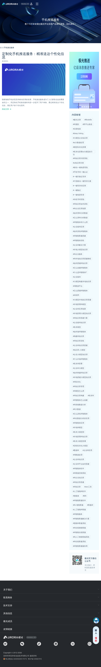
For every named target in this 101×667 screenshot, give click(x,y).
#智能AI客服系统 (79, 523)
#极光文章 (77, 119)
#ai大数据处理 (78, 142)
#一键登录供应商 (79, 185)
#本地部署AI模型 (79, 304)
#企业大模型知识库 (80, 354)
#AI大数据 (77, 409)
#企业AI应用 (87, 450)
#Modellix (88, 119)
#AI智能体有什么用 (80, 222)
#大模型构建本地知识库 (82, 281)
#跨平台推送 (87, 124)
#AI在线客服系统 (79, 541)
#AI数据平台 (77, 286)
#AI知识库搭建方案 (80, 318)
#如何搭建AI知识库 (80, 263)
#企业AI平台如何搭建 (81, 464)
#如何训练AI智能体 (80, 231)
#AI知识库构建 (78, 395)
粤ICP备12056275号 (35, 659)
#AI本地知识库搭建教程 (82, 258)
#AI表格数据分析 (79, 404)
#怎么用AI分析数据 (80, 217)
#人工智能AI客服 (79, 509)
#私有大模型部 (78, 432)
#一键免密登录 (78, 194)
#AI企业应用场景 (79, 208)
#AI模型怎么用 (78, 391)
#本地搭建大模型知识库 (82, 377)
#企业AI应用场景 (79, 308)
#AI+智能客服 (78, 505)
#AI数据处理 (77, 454)
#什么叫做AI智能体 (80, 359)
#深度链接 (77, 128)
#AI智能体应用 (78, 423)
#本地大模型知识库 (80, 249)
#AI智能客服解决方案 (81, 518)
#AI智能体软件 (78, 468)
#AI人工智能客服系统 (81, 537)
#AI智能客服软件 (79, 500)
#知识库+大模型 (79, 350)
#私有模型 (77, 327)
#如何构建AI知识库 (80, 372)
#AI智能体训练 (78, 240)
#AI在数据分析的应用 (81, 418)
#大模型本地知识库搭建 (82, 299)
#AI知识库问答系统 (80, 158)
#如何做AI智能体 (79, 331)
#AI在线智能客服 (79, 527)
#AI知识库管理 (78, 386)
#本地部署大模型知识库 (82, 313)
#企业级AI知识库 (79, 322)
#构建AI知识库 (78, 336)
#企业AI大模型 (78, 368)
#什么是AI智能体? (80, 272)
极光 (1, 47)
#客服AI (90, 505)
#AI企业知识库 (78, 477)
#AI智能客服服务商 (80, 546)
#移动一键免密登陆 (80, 167)
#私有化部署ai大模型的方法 (83, 151)
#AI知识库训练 (78, 340)
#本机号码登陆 (78, 199)
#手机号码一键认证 (80, 172)
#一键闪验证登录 (79, 176)
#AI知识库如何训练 (80, 204)
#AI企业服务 (77, 254)
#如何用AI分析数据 (80, 213)
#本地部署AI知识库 (80, 436)
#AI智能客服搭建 (79, 235)
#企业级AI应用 (78, 226)
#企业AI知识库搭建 (80, 345)
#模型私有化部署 (79, 147)
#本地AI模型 (77, 427)
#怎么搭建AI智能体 (80, 290)
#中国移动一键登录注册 (82, 181)
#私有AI (91, 395)
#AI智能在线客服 (79, 532)
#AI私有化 (77, 381)
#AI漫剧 (76, 124)
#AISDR (76, 295)
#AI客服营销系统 (79, 473)
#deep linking (78, 133)
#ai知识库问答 (78, 163)
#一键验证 (77, 190)
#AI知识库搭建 (78, 482)
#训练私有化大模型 (80, 445)
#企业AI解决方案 (79, 245)
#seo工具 (88, 486)
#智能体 (76, 496)
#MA (84, 496)
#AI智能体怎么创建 (80, 400)
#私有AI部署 (77, 363)
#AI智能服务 (77, 514)
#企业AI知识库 (78, 459)
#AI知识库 (77, 486)
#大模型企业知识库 (80, 138)
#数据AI (76, 450)
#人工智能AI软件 (79, 491)
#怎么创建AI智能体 (80, 267)
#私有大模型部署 (79, 441)
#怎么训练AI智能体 (80, 413)
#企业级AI (77, 277)
